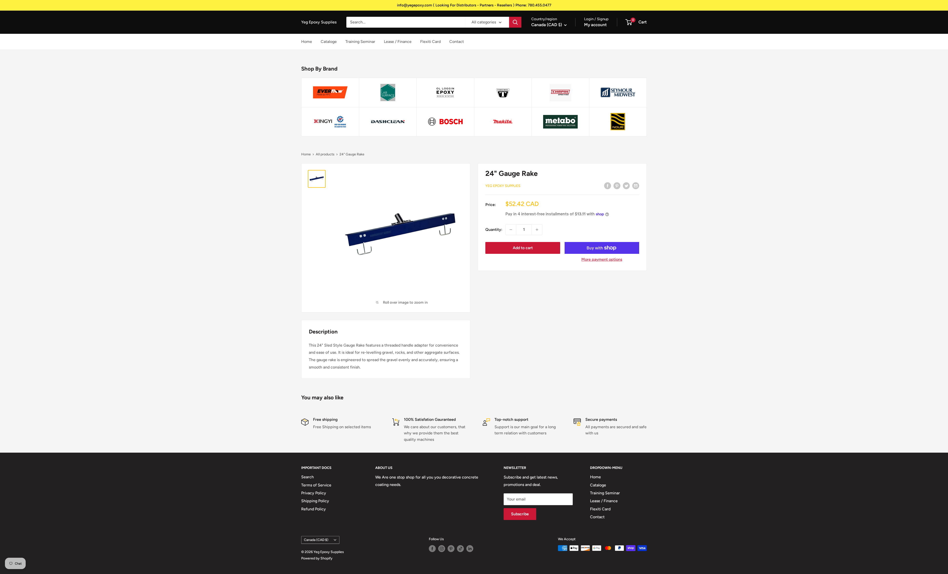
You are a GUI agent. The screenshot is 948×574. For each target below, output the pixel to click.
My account (595, 24)
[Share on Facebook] (607, 185)
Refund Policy (313, 509)
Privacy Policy (313, 493)
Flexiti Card (430, 41)
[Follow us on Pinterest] (451, 548)
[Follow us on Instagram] (441, 548)
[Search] (515, 22)
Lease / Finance (398, 41)
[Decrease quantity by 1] (511, 229)
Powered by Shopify (317, 558)
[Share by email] (635, 185)
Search (307, 477)
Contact (456, 41)
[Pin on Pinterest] (616, 185)
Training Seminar (360, 41)
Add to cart (523, 247)
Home (306, 41)
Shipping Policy (315, 501)
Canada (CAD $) (316, 540)
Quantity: (493, 229)
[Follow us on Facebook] (432, 548)
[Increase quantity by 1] (537, 229)
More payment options (601, 259)
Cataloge (329, 41)
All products (325, 154)
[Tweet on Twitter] (626, 185)
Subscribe (520, 514)
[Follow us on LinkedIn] (469, 548)
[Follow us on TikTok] (460, 548)
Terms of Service (316, 485)
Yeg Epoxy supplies (502, 186)
